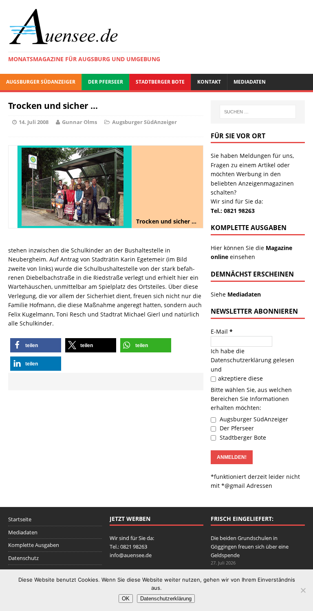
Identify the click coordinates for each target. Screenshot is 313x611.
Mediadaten (250, 81)
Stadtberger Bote (160, 81)
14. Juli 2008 (33, 122)
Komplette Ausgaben (33, 545)
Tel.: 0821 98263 (233, 211)
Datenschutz (23, 558)
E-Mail (222, 331)
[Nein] (303, 590)
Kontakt (209, 81)
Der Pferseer (105, 81)
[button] (35, 345)
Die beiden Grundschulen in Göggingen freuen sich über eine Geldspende (250, 546)
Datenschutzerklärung (241, 360)
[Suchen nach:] (258, 112)
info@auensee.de (131, 555)
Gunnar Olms (79, 122)
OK (126, 599)
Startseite (19, 519)
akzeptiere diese (240, 378)
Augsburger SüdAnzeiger (40, 81)
